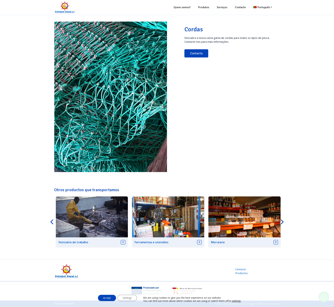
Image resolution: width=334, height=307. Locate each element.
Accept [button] (107, 298)
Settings (127, 298)
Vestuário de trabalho (73, 242)
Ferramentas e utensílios (151, 242)
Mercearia (218, 242)
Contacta (196, 53)
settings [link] (236, 300)
